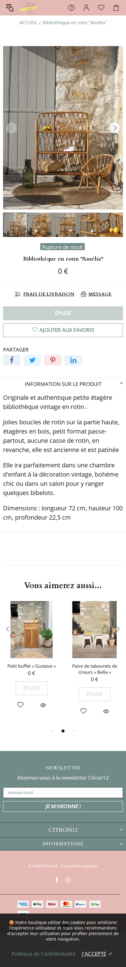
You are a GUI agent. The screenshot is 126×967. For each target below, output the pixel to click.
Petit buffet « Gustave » (31, 666)
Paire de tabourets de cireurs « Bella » (94, 669)
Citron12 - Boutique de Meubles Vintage (29, 7)
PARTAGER (16, 349)
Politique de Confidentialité (44, 953)
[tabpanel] (31, 661)
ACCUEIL (28, 22)
